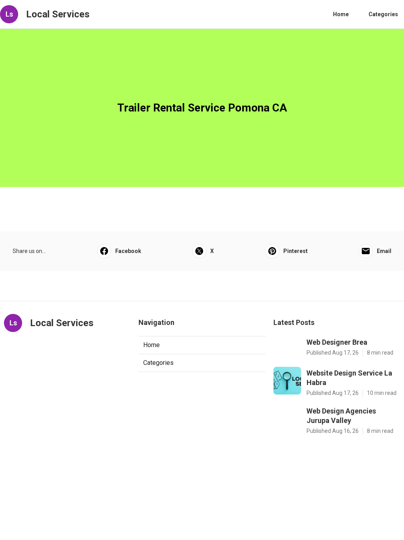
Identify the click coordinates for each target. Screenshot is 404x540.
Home (341, 14)
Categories (383, 14)
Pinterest (295, 251)
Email (384, 251)
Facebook (128, 251)
